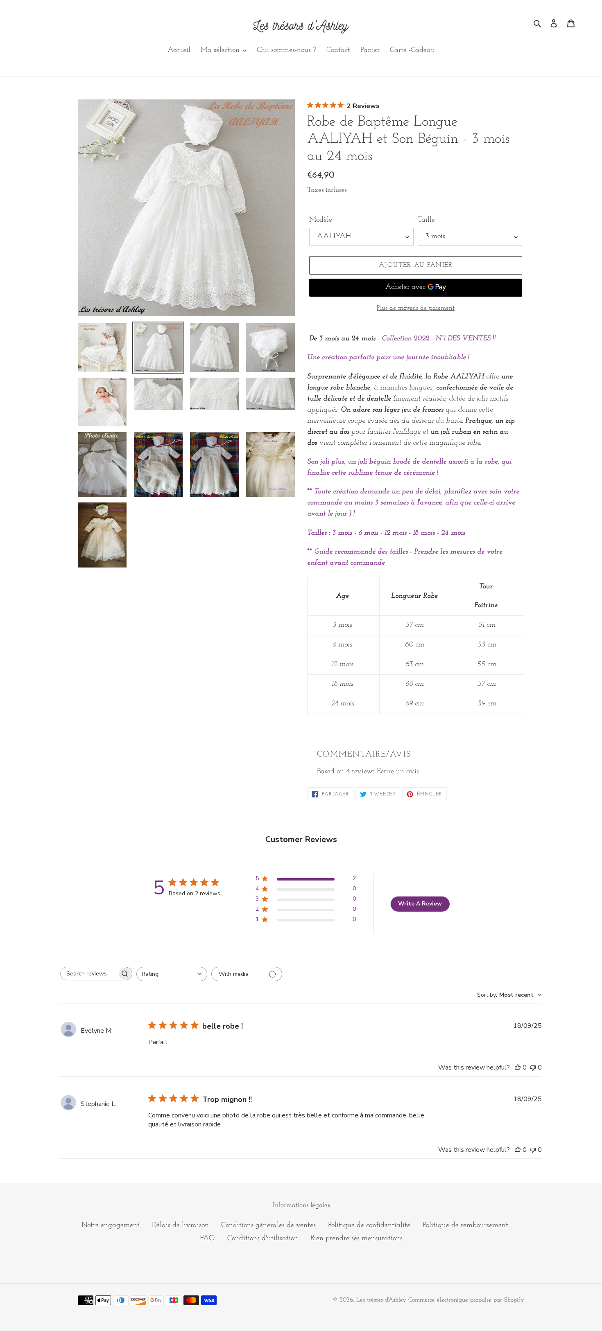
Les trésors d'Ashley (381, 1300)
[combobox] (171, 974)
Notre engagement (110, 1225)
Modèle (320, 220)
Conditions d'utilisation (262, 1238)
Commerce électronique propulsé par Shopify (466, 1300)
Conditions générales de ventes (268, 1225)
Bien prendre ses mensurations (356, 1238)
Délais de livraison (180, 1225)
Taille (426, 220)
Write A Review (420, 904)
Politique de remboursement (465, 1225)
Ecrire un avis (398, 771)
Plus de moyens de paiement (416, 308)
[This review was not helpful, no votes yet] (533, 1067)
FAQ (207, 1238)
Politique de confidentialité (369, 1225)
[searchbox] (89, 973)
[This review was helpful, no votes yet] (518, 1067)
